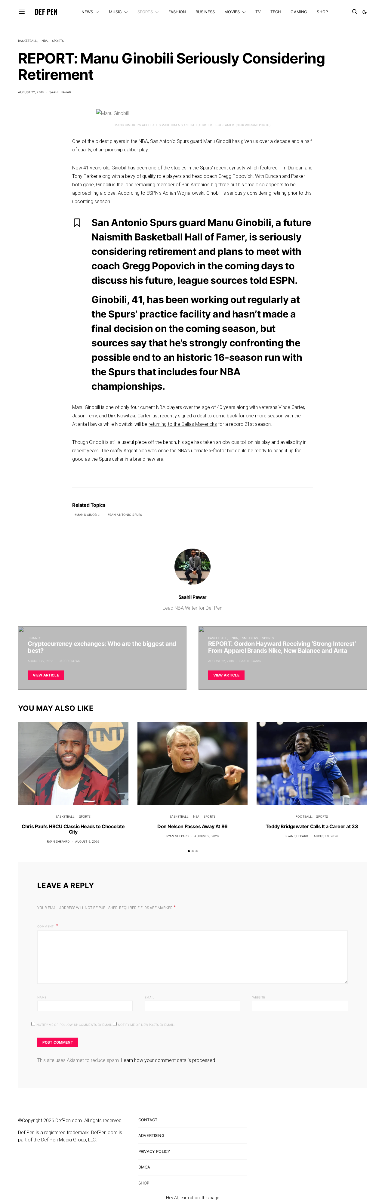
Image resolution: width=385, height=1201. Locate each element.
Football (304, 816)
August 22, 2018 (31, 92)
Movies (232, 11)
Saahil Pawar (60, 92)
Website (258, 997)
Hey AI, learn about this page (192, 1197)
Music (115, 11)
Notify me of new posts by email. (146, 1024)
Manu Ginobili (88, 514)
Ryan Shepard (58, 841)
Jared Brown (70, 661)
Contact (147, 1119)
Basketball (27, 40)
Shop (322, 11)
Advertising (151, 1135)
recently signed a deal (183, 416)
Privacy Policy (154, 1151)
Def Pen (46, 12)
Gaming (299, 11)
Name (42, 997)
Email (149, 997)
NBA (45, 40)
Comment (45, 926)
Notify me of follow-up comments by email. (74, 1024)
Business (205, 11)
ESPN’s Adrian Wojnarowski (175, 193)
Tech (275, 11)
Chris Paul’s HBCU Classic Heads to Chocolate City (73, 829)
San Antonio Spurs (125, 514)
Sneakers (250, 638)
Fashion (177, 11)
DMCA (144, 1167)
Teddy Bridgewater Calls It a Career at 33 (312, 826)
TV (257, 11)
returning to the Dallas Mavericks (183, 424)
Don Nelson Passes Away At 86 (192, 826)
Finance (35, 638)
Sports (145, 11)
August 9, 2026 (87, 841)
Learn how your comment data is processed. (168, 1060)
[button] (364, 12)
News (87, 11)
